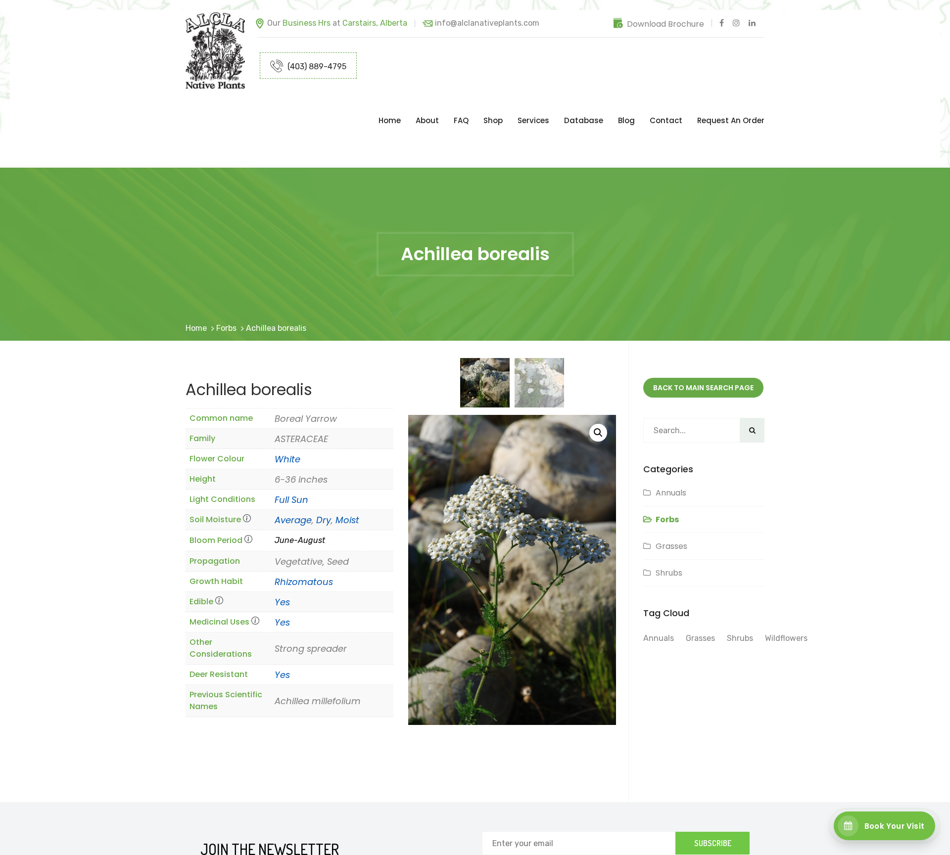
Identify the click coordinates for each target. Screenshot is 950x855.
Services (533, 100)
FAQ (461, 100)
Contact (666, 100)
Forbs (226, 288)
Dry (323, 480)
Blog (626, 100)
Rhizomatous (304, 542)
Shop (493, 100)
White (287, 419)
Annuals (671, 453)
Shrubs (669, 533)
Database (583, 100)
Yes (282, 562)
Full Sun (291, 460)
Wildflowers (786, 598)
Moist (347, 480)
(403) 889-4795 (315, 66)
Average (293, 480)
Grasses (671, 506)
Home (390, 100)
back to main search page (703, 348)
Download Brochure (665, 24)
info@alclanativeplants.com (487, 23)
